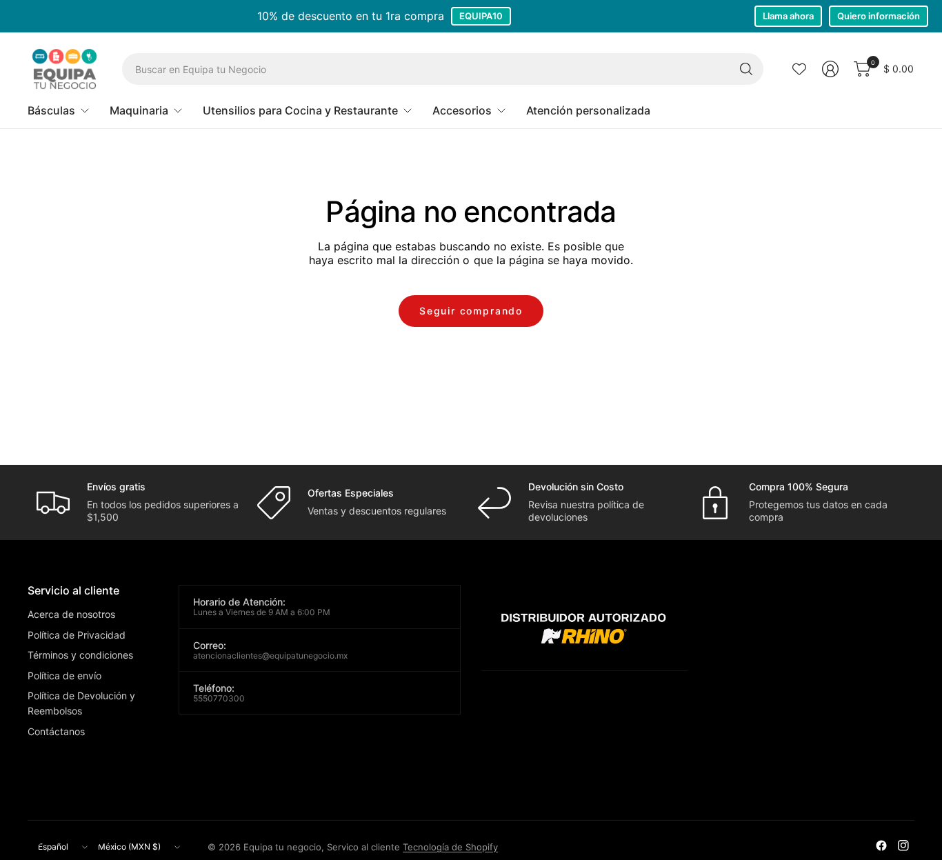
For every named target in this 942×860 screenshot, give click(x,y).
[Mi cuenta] (830, 69)
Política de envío (64, 675)
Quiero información (878, 15)
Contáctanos (56, 731)
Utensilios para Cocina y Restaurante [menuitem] (300, 110)
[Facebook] (881, 845)
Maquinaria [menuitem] (139, 110)
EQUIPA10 (481, 15)
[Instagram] (903, 845)
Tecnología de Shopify (450, 846)
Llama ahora (788, 15)
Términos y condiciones (80, 655)
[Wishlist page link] (799, 69)
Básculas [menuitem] (51, 110)
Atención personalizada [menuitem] (588, 110)
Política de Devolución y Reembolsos (81, 703)
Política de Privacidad (77, 635)
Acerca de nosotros (71, 614)
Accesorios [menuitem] (462, 110)
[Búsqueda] (746, 69)
